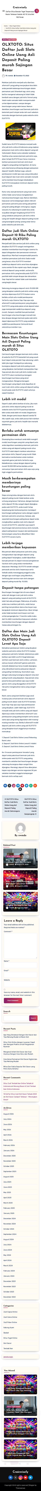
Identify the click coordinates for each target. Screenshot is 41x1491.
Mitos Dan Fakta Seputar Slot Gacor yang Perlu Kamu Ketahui (19, 1068)
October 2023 (8, 1292)
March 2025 (8, 1203)
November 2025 (9, 1161)
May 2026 (7, 1130)
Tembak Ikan (8, 1348)
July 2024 (7, 1245)
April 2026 (7, 1135)
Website (7, 980)
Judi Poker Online (10, 1322)
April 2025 (7, 1198)
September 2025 (9, 1171)
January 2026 (8, 1151)
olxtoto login (8, 1357)
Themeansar (20, 1488)
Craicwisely (20, 7)
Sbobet (6, 1333)
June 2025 (7, 1187)
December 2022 (9, 1297)
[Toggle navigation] (3, 11)
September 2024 (9, 1234)
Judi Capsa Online (10, 1312)
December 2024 (9, 1218)
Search (6, 1012)
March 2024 (8, 1266)
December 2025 (9, 1156)
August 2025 (8, 1177)
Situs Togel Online (9, 39)
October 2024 (8, 1229)
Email (6, 970)
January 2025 (8, 1213)
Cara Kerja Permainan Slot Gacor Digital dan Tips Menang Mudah (20, 1060)
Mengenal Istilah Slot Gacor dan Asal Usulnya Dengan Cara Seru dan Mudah (18, 1053)
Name (6, 961)
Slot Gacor (7, 1343)
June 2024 (7, 1250)
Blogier (31, 1485)
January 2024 (8, 1276)
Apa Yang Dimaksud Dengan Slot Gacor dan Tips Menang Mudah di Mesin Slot (20, 1036)
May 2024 (7, 1255)
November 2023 (9, 1286)
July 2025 (7, 1182)
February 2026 (9, 1145)
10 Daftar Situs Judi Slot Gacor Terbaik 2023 (20, 1094)
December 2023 (9, 1281)
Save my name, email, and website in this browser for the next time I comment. (19, 993)
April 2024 (7, 1260)
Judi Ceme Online (10, 1317)
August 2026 (8, 1114)
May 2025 (7, 1192)
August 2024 (8, 1239)
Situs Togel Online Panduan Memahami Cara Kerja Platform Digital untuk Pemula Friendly (19, 884)
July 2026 (7, 1119)
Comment (8, 932)
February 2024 (9, 1271)
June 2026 (7, 1124)
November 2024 (9, 1224)
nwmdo (10, 76)
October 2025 (8, 1166)
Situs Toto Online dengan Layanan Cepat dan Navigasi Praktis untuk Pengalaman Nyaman (19, 1044)
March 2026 (8, 1140)
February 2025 (9, 1208)
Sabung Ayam (8, 1328)
